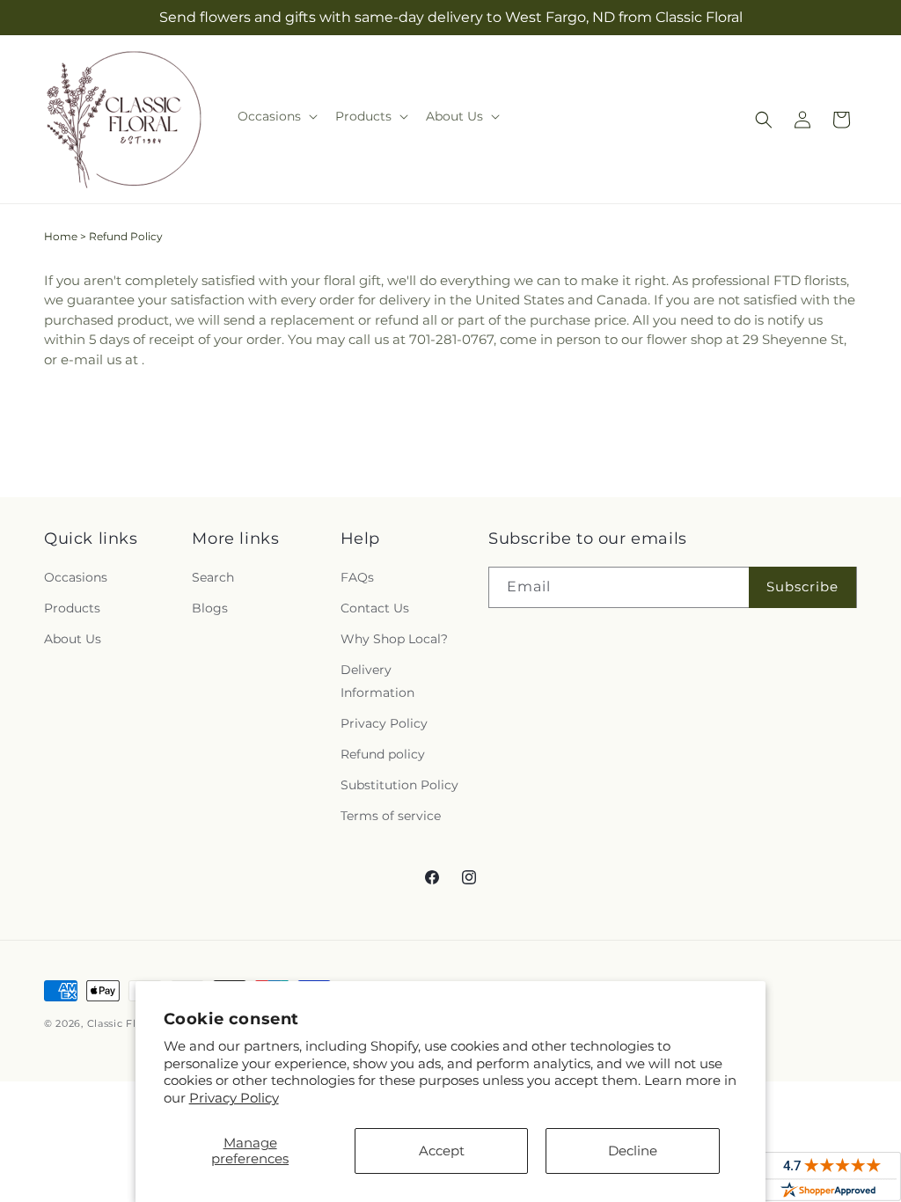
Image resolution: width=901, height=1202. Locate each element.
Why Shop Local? (394, 639)
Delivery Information (377, 681)
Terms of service (391, 816)
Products (72, 608)
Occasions (75, 577)
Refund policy (383, 754)
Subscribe (802, 586)
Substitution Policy (399, 785)
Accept (442, 1150)
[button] (276, 116)
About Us (72, 639)
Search (213, 577)
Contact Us (375, 608)
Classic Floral (123, 1023)
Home (60, 236)
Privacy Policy (234, 1097)
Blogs (210, 608)
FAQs (357, 577)
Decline (632, 1150)
